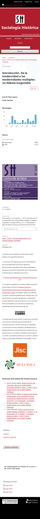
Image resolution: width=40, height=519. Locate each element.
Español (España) (9, 437)
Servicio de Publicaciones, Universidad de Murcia (21, 278)
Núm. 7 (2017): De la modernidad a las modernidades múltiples (19, 61)
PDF (34, 88)
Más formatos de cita (11, 229)
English (6, 434)
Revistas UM (18, 2)
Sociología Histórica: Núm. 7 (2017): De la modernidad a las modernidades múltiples (22, 389)
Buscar (20, 51)
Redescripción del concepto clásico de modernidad (21, 384)
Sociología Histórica (20, 27)
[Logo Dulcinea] (20, 364)
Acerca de (28, 38)
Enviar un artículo (11, 447)
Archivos (18, 38)
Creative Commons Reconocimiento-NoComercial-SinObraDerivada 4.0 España (19, 290)
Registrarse (28, 2)
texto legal (11, 293)
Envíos (20, 43)
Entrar (37, 2)
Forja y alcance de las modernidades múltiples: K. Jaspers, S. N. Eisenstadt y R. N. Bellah (22, 411)
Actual (8, 38)
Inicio (4, 58)
